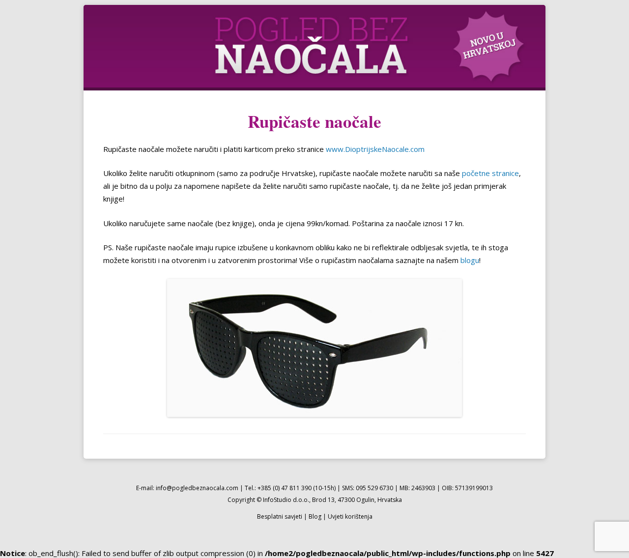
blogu (469, 260)
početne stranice (490, 173)
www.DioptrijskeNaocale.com (375, 149)
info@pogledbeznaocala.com (197, 488)
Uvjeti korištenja (350, 516)
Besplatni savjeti (279, 516)
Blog (315, 516)
